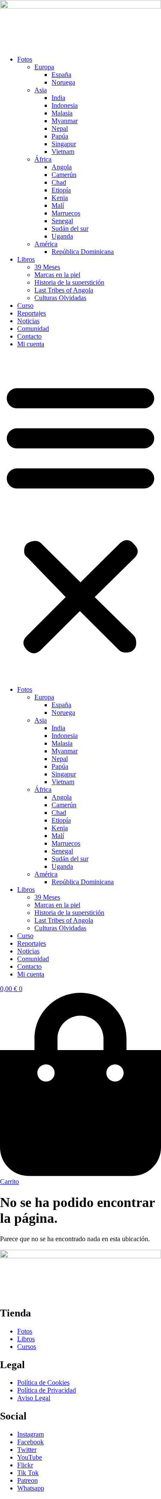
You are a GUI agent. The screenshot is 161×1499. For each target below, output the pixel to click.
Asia (40, 90)
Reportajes (31, 313)
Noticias (28, 321)
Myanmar (65, 120)
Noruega (63, 82)
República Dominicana (83, 251)
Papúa (60, 136)
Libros (26, 259)
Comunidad (33, 328)
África (43, 159)
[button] (80, 517)
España (61, 74)
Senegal (62, 220)
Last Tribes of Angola (63, 290)
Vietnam (63, 151)
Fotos (24, 59)
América (46, 244)
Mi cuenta (30, 344)
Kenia (60, 197)
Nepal (60, 128)
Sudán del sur (70, 228)
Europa (44, 67)
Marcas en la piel (57, 274)
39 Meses (47, 267)
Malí (58, 205)
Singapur (64, 144)
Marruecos (66, 213)
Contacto (29, 336)
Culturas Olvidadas (60, 297)
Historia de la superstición (69, 282)
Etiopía (61, 190)
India (58, 97)
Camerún (64, 174)
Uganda (62, 236)
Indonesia (65, 105)
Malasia (62, 113)
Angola (62, 167)
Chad (59, 182)
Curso (25, 305)
